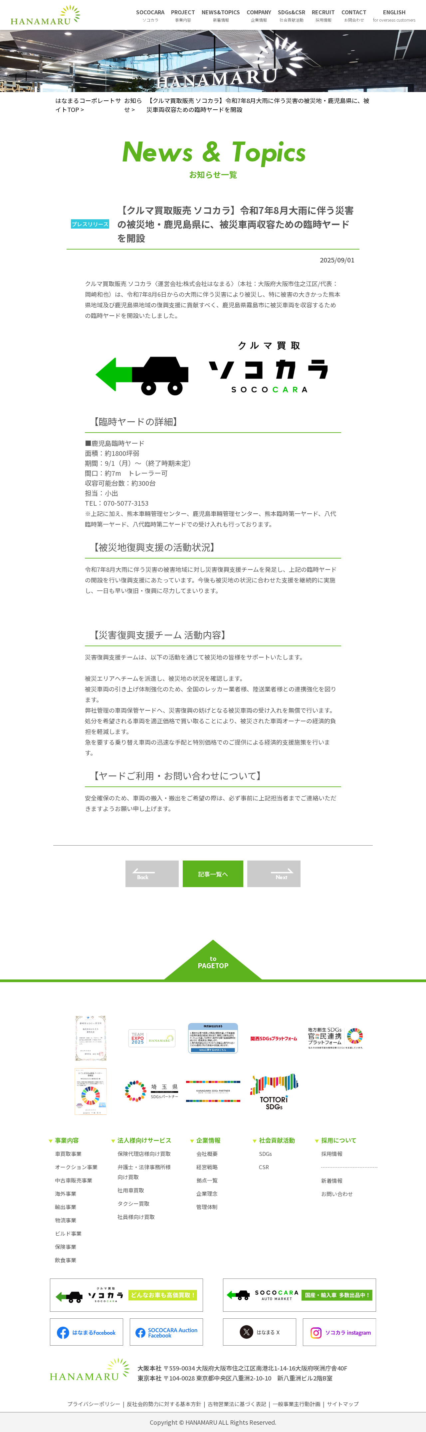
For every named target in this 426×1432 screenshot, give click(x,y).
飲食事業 (65, 1260)
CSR (264, 1167)
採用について (339, 1140)
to (213, 962)
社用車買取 (130, 1190)
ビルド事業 (68, 1233)
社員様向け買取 (136, 1217)
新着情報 (331, 1180)
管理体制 (207, 1207)
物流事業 (65, 1220)
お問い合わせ (337, 1194)
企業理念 (207, 1193)
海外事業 (65, 1193)
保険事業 (65, 1247)
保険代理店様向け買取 (144, 1154)
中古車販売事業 (73, 1180)
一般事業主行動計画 (296, 1404)
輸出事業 (65, 1207)
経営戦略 (207, 1167)
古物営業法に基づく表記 (237, 1404)
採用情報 (331, 1154)
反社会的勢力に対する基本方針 (164, 1404)
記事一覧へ (213, 873)
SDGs (265, 1154)
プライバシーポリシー (93, 1404)
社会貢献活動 (277, 1140)
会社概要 (207, 1154)
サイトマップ (343, 1404)
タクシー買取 (133, 1203)
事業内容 (67, 1140)
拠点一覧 (207, 1180)
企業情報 (208, 1140)
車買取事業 (68, 1154)
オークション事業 (76, 1167)
